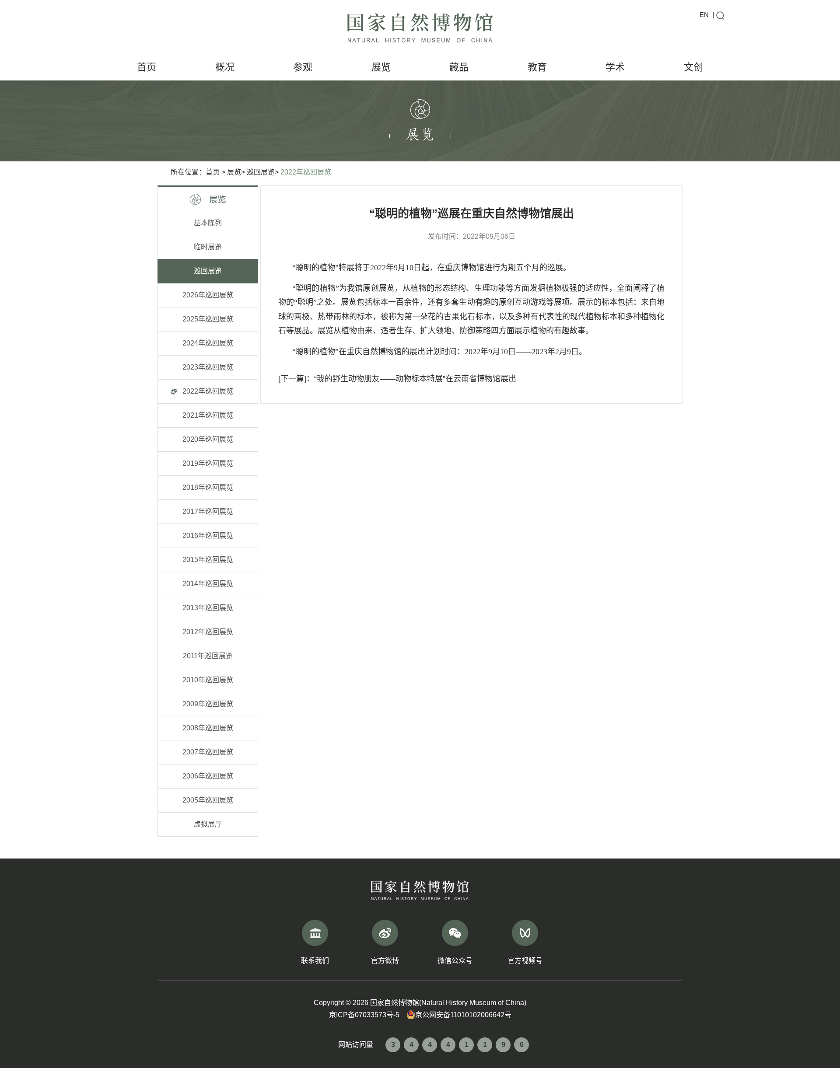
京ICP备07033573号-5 (364, 1015)
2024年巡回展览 (207, 343)
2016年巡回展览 (207, 535)
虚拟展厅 (208, 824)
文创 (693, 67)
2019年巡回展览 (207, 463)
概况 (224, 67)
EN (704, 14)
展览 (381, 67)
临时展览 (208, 247)
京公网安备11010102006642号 (463, 1015)
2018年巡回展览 (207, 487)
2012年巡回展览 (207, 631)
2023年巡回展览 (207, 367)
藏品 (459, 67)
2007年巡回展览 (207, 752)
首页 (146, 67)
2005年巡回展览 (207, 800)
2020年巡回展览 (207, 439)
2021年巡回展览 (207, 415)
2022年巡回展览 (305, 172)
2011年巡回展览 (208, 656)
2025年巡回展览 (207, 319)
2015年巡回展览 (207, 559)
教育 (537, 67)
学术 (615, 67)
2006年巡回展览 (207, 776)
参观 (302, 67)
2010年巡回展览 (207, 680)
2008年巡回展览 (207, 728)
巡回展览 (261, 172)
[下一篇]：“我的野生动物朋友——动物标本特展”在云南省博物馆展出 (397, 378)
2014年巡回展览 (207, 583)
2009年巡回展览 (207, 704)
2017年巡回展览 (207, 511)
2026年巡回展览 (207, 295)
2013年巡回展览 (207, 607)
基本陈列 (208, 223)
